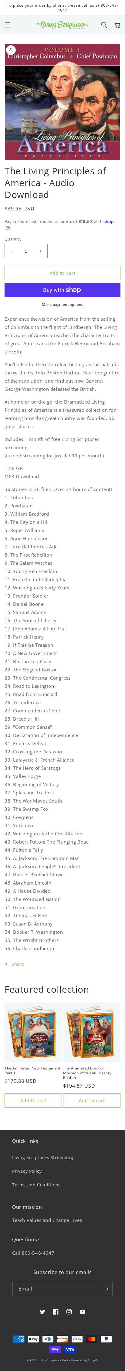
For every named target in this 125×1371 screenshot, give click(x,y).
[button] (7, 25)
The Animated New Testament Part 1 (33, 1070)
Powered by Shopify (84, 1360)
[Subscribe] (106, 1289)
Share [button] (18, 964)
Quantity (13, 239)
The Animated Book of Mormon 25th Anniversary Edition (87, 1073)
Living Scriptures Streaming (42, 1157)
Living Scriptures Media (54, 1360)
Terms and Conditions (36, 1185)
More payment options (62, 304)
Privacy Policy (27, 1171)
